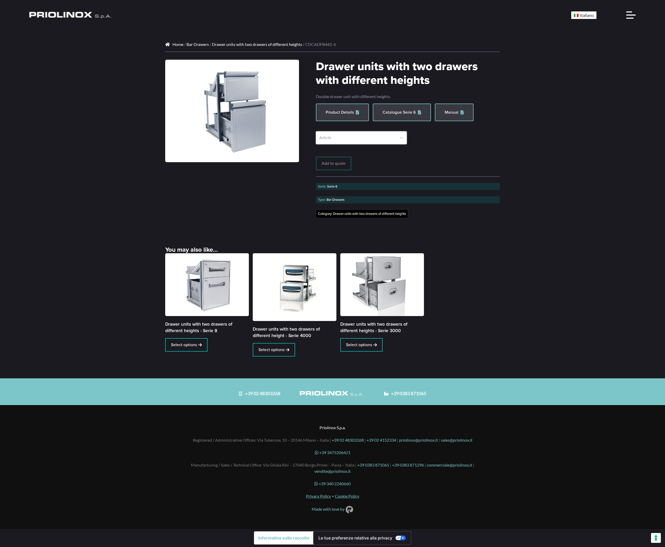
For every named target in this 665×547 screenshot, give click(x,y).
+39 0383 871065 (373, 464)
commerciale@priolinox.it (449, 464)
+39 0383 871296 (408, 464)
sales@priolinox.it (457, 439)
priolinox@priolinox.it (418, 439)
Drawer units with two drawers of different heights (257, 44)
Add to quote (333, 163)
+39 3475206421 (334, 452)
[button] (291, 67)
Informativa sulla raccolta (283, 538)
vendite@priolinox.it (332, 471)
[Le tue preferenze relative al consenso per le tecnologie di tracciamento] (656, 538)
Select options (184, 345)
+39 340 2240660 (334, 483)
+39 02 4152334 (381, 439)
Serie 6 (332, 186)
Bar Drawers (198, 44)
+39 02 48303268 (348, 439)
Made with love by (328, 509)
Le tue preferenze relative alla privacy (355, 538)
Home (177, 44)
